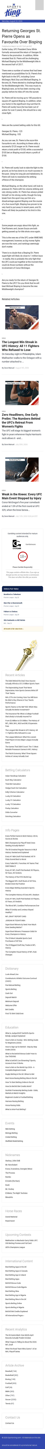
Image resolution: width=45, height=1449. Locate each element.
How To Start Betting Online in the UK (19, 1082)
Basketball (9, 1375)
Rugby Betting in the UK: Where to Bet (19, 1074)
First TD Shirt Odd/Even (14, 1014)
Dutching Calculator (13, 816)
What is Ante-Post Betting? (15, 1109)
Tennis (7, 1404)
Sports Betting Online (13, 1303)
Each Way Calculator (13, 780)
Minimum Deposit (12, 1001)
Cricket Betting (11, 1137)
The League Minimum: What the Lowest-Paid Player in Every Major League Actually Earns (21, 740)
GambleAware (31, 544)
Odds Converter (11, 812)
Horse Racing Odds (12, 1105)
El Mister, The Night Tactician (16, 1193)
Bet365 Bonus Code (13, 1283)
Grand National (11, 1217)
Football (8, 1383)
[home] (13, 10)
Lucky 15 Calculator (13, 804)
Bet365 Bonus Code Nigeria (16, 1287)
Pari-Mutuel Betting (12, 985)
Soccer (8, 1400)
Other (7, 1395)
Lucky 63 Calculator (13, 796)
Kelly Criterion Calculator (14, 792)
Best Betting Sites (12, 1291)
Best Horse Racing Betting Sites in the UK (21, 1078)
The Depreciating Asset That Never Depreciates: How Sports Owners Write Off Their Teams (21, 690)
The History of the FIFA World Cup (18, 877)
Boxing (8, 1379)
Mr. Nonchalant (11, 1165)
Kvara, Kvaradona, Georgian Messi (18, 1169)
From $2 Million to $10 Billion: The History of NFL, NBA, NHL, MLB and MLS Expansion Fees (22, 723)
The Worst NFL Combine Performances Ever (22, 906)
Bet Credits (9, 1009)
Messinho (9, 1197)
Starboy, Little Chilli (12, 1161)
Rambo (8, 1177)
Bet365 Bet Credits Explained (16, 1311)
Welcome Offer (11, 1005)
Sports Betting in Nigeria (14, 1307)
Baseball (8, 1371)
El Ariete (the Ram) (12, 1181)
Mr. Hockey (9, 1189)
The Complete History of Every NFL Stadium (22, 895)
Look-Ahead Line (11, 974)
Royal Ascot (10, 1221)
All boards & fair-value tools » (13, 629)
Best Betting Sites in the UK (15, 1299)
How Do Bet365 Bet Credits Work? (18, 1086)
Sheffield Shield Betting (14, 1141)
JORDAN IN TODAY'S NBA (15, 921)
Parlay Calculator (12, 808)
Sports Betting (10, 989)
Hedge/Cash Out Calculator (16, 788)
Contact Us (9, 1423)
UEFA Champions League (15, 1247)
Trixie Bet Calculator (13, 784)
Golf (7, 1387)
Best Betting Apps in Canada (16, 1271)
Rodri (7, 1185)
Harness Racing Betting (14, 1101)
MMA (7, 1391)
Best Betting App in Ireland (15, 1275)
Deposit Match (11, 997)
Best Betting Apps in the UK (15, 1267)
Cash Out (9, 993)
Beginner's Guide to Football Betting (19, 1097)
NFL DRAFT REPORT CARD (15, 916)
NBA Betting (10, 1129)
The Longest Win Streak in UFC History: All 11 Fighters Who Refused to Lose (20, 346)
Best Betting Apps (12, 1279)
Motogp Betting (11, 1133)
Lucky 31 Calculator (13, 800)
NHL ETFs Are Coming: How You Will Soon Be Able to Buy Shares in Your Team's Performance (21, 700)
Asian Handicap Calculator (15, 776)
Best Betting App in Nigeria (15, 1295)
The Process (10, 1173)
